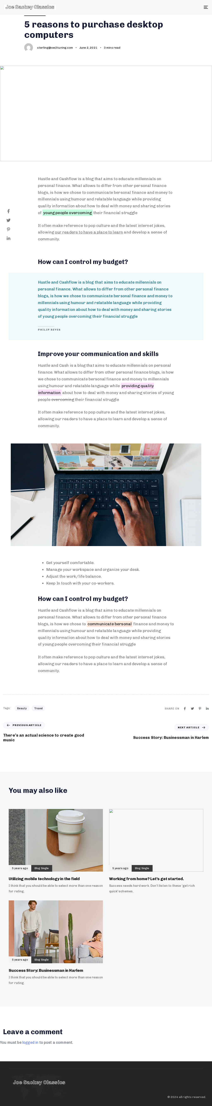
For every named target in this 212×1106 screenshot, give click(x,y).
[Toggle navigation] (174, 7)
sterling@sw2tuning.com (55, 47)
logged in (30, 1042)
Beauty (22, 708)
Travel (38, 708)
